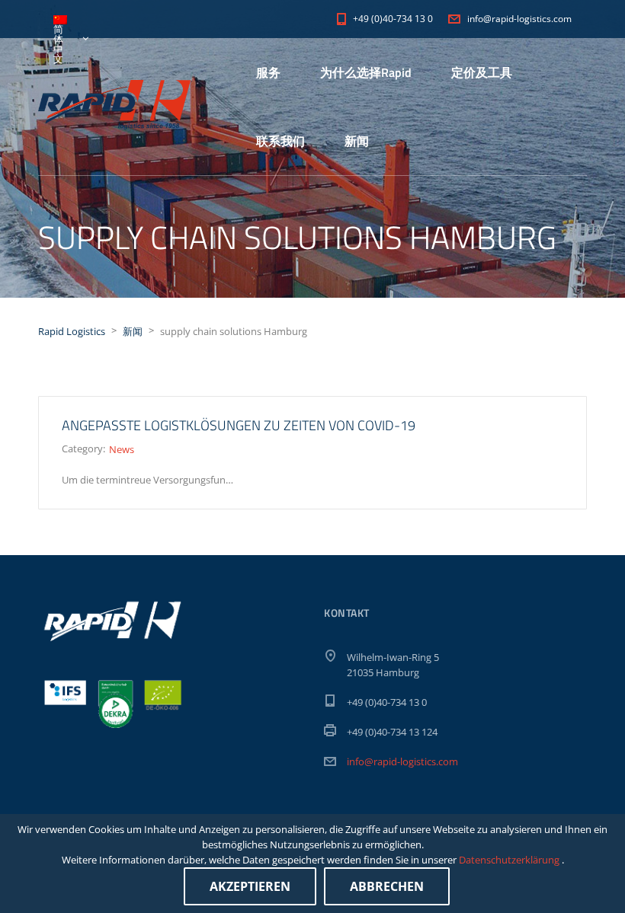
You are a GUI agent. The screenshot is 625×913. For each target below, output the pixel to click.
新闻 (357, 141)
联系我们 (280, 141)
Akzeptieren (250, 886)
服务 (268, 72)
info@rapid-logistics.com (402, 761)
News (121, 449)
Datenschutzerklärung (510, 860)
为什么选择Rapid (366, 72)
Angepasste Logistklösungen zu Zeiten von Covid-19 (238, 425)
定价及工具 (481, 72)
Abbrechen (387, 886)
